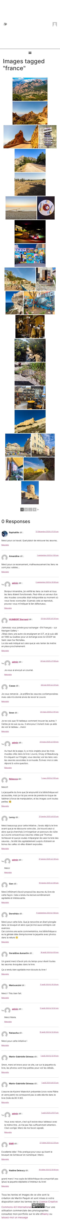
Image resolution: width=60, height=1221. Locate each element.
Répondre (5, 545)
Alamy (45, 1213)
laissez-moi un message (14, 1217)
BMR (11, 1143)
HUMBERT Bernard (18, 619)
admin (15, 583)
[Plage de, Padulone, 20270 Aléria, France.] (21, 207)
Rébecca (13, 779)
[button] (30, 52)
